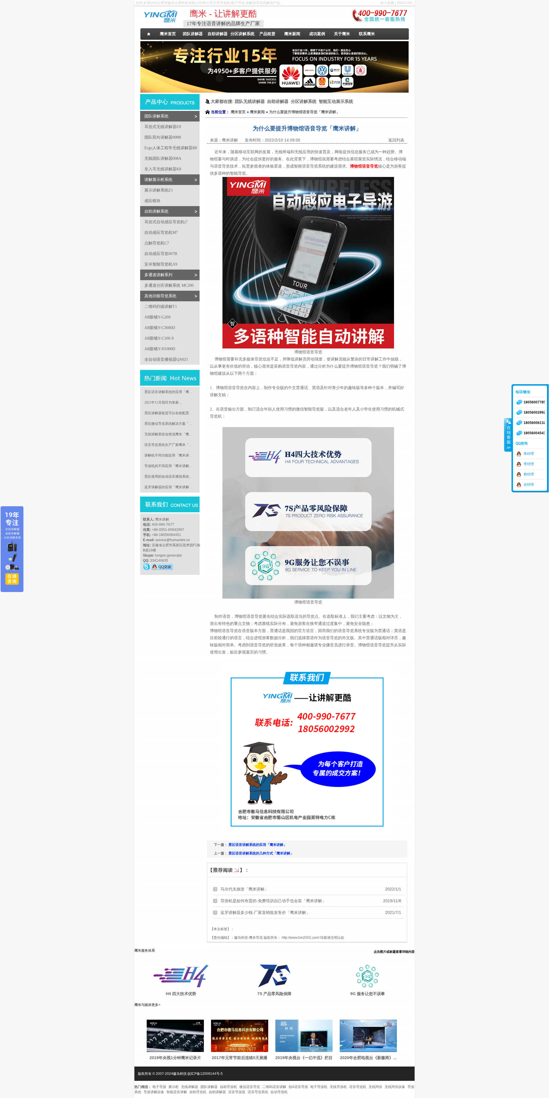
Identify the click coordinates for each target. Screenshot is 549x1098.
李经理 (529, 464)
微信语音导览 (249, 1087)
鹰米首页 (238, 112)
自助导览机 (197, 1092)
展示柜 (173, 1087)
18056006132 (535, 423)
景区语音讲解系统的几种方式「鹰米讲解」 (261, 853)
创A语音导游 (298, 1087)
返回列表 (396, 140)
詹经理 (529, 474)
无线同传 (375, 1087)
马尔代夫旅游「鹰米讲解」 (244, 889)
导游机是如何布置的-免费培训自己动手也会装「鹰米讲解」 (273, 900)
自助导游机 (228, 1087)
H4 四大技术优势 (181, 993)
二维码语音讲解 (274, 1087)
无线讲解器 (189, 1087)
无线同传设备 (395, 1087)
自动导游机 (279, 1092)
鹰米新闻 (257, 112)
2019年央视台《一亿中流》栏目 (304, 1057)
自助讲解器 (217, 1092)
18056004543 (535, 433)
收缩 (508, 435)
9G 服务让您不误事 (367, 993)
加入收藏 (387, 3)
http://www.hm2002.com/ (300, 938)
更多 (155, 1005)
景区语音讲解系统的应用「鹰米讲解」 (257, 845)
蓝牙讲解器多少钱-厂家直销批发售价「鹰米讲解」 (265, 912)
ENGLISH (404, 3)
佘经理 (529, 485)
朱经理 (529, 454)
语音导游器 (236, 1092)
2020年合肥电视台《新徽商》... (368, 1057)
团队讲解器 (209, 1087)
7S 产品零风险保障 (274, 993)
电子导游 (159, 1087)
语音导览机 (357, 1087)
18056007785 (535, 402)
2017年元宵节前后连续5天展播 (239, 1057)
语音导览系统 (258, 1092)
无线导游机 (338, 1087)
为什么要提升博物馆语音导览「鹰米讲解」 (304, 112)
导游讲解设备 (154, 1092)
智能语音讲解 (176, 1092)
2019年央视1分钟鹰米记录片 (175, 1057)
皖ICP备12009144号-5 (205, 1074)
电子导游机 (318, 1087)
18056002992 (535, 412)
